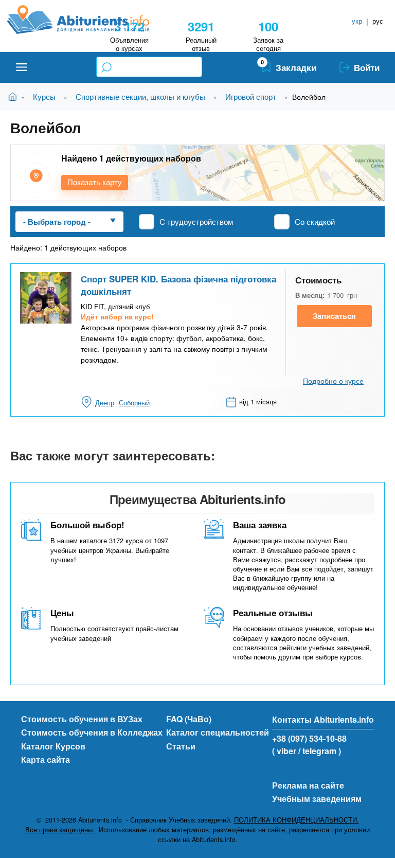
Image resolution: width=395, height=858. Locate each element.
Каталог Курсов (53, 746)
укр (357, 21)
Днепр (104, 402)
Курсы (44, 96)
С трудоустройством (196, 221)
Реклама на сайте (308, 785)
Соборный (134, 402)
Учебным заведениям (317, 799)
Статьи (180, 746)
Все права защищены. (60, 829)
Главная (14, 96)
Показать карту (94, 181)
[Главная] (89, 19)
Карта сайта (45, 759)
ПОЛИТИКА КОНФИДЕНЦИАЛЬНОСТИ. (296, 820)
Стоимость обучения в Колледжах (92, 732)
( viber (284, 751)
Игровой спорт (250, 96)
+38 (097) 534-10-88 (309, 738)
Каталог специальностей (217, 732)
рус (377, 21)
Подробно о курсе (333, 381)
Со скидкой (315, 221)
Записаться (334, 315)
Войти (367, 67)
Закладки (296, 67)
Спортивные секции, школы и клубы (140, 96)
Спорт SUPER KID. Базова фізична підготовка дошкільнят (178, 285)
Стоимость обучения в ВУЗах (81, 719)
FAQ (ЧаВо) (188, 719)
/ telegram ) (319, 751)
